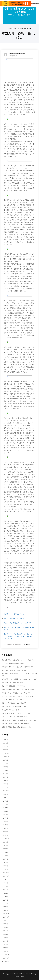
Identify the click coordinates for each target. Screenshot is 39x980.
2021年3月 (5, 944)
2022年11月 (5, 876)
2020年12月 (5, 955)
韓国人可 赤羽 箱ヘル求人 (22, 29)
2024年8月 (5, 804)
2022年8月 (5, 886)
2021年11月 (5, 917)
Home (10, 29)
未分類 (28, 644)
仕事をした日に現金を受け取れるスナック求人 (16, 713)
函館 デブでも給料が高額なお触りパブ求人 (15, 717)
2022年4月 (5, 900)
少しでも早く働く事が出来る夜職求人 (13, 682)
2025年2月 (5, 784)
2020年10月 (5, 961)
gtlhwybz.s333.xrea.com (17, 53)
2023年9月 (5, 842)
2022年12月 (5, 873)
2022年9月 (5, 883)
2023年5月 (5, 856)
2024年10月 (5, 797)
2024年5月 (5, 815)
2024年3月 (5, 821)
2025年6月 (5, 770)
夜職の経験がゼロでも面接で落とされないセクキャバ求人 (19, 679)
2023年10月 (5, 838)
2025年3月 (5, 780)
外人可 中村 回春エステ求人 (14, 614)
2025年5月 (5, 774)
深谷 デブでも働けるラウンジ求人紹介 (14, 703)
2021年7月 (5, 931)
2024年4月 (5, 818)
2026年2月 (5, 743)
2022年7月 (5, 890)
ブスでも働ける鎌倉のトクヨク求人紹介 (14, 700)
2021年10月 (5, 920)
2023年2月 (5, 866)
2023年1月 (5, 869)
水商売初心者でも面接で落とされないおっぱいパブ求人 (19, 689)
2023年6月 (5, 852)
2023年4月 (5, 859)
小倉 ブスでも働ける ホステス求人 (13, 686)
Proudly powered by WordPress (14, 974)
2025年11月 (5, 753)
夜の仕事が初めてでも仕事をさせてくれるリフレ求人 (18, 660)
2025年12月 (5, 750)
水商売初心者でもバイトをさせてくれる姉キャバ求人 (18, 667)
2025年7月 (5, 767)
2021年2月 (5, 948)
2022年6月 (5, 893)
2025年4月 (5, 777)
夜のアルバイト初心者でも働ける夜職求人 (15, 670)
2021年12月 (5, 914)
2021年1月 (5, 951)
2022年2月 (5, 907)
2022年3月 (5, 903)
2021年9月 (5, 924)
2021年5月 (5, 937)
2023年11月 (5, 835)
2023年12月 (5, 832)
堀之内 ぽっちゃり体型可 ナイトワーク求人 (16, 693)
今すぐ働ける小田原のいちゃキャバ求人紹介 (15, 723)
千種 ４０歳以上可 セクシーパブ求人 (14, 706)
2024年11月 (5, 794)
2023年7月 (5, 849)
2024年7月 (5, 808)
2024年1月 (5, 828)
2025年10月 (5, 757)
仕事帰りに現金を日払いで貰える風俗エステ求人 (16, 727)
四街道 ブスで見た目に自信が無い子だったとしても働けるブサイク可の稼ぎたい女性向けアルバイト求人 (19, 636)
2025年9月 (5, 760)
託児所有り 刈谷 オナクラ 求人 (11, 710)
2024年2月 (5, 825)
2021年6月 (5, 934)
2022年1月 (5, 910)
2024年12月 (5, 791)
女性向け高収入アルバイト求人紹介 (19, 10)
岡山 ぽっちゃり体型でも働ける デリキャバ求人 (17, 696)
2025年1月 (5, 787)
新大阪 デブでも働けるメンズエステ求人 (17, 623)
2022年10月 (5, 879)
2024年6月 (5, 811)
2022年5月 (5, 896)
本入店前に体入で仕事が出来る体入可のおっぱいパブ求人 (19, 720)
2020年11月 (5, 958)
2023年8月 (5, 845)
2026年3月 (5, 739)
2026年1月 (5, 746)
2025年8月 (5, 763)
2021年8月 (5, 927)
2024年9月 (5, 801)
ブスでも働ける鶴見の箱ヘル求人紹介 (13, 663)
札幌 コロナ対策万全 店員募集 (14, 618)
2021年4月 (5, 941)
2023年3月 (5, 862)
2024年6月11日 (13, 56)
